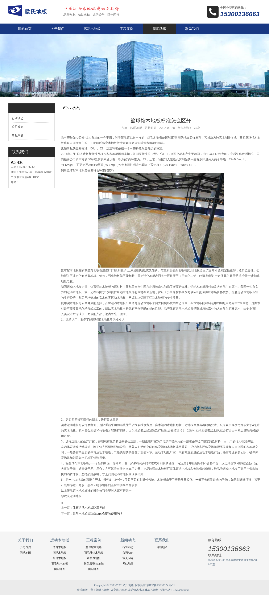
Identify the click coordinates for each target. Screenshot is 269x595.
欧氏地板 (37, 11)
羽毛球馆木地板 (93, 552)
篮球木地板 (59, 552)
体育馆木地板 (119, 589)
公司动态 (18, 126)
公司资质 (25, 547)
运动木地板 (92, 28)
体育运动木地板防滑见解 (89, 507)
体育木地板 (59, 547)
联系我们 (192, 28)
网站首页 (25, 28)
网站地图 (25, 552)
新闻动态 (159, 28)
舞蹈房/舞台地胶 (94, 563)
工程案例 (126, 28)
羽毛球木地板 (59, 563)
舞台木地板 (59, 558)
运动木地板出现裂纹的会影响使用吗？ (98, 513)
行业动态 (18, 118)
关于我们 (57, 28)
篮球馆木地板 (94, 547)
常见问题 (18, 135)
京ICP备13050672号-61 (160, 585)
